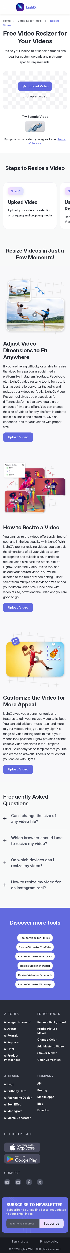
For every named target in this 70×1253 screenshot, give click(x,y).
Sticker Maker (47, 1053)
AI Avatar (10, 1028)
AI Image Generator (17, 1022)
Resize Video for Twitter (35, 965)
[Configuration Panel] (5, 818)
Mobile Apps (45, 1096)
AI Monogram (13, 1111)
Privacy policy (49, 1241)
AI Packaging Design (18, 1097)
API (39, 1083)
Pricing (42, 1090)
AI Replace (11, 1042)
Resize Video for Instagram (35, 956)
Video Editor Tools (30, 20)
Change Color (47, 1039)
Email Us (43, 1110)
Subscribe (51, 1223)
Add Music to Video (50, 1046)
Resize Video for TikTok (35, 937)
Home (7, 20)
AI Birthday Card (15, 1091)
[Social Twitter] (40, 1182)
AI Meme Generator (17, 1117)
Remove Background (51, 1022)
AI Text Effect (13, 1104)
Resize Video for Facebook (35, 975)
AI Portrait (11, 1035)
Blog (40, 1103)
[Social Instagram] (18, 1182)
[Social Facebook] (29, 1182)
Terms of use (20, 1241)
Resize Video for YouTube (35, 947)
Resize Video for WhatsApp (35, 984)
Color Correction (49, 1059)
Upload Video (38, 86)
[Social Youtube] (7, 1182)
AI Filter (9, 1049)
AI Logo (9, 1084)
